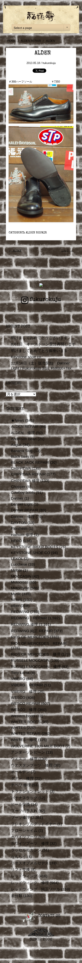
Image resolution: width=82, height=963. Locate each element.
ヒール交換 (20, 804)
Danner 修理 (23, 517)
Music (16, 594)
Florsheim (19, 528)
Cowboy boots (23, 492)
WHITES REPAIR (26, 733)
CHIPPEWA (21, 468)
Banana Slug (22, 451)
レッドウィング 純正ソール (35, 889)
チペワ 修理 (21, 785)
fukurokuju (45, 300)
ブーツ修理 (20, 817)
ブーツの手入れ (24, 811)
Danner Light (22, 504)
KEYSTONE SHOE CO (30, 553)
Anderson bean (24, 439)
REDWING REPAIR (29, 618)
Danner (17, 498)
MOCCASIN (21, 576)
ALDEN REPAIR (31, 40)
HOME (11, 40)
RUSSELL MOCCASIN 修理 (36, 667)
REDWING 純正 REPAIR (32, 631)
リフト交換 (20, 869)
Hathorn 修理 (22, 535)
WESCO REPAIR (25, 703)
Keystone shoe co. (26, 357)
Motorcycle (20, 588)
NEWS (16, 600)
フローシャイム (24, 830)
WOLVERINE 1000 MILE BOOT (38, 746)
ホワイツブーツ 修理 (30, 843)
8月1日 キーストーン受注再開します (43, 344)
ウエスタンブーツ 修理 (32, 765)
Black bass (20, 457)
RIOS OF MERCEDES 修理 (35, 654)
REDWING (20, 612)
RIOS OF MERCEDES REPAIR (39, 643)
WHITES (18, 728)
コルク (67, 251)
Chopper (18, 487)
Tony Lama (20, 673)
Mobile (16, 570)
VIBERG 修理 (24, 691)
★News (17, 420)
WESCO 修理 (24, 710)
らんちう (18, 857)
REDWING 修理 (24, 624)
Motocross (19, 582)
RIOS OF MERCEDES (30, 637)
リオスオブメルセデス (30, 863)
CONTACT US (48, 916)
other (15, 606)
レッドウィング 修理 (30, 883)
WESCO (18, 698)
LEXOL (17, 559)
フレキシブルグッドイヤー (33, 824)
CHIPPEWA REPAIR (28, 474)
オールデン (20, 772)
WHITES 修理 (24, 740)
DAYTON (18, 523)
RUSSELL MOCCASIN (30, 660)
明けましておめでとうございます (39, 338)
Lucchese (19, 564)
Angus (16, 445)
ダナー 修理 (22, 778)
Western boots (23, 716)
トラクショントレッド (30, 791)
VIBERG (18, 679)
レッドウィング (24, 876)
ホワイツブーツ (24, 837)
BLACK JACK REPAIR (30, 462)
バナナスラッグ (24, 798)
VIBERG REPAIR (27, 685)
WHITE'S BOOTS (26, 722)
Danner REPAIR (24, 510)
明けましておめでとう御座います (39, 351)
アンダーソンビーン (28, 752)
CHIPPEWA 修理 (25, 481)
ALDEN (15, 251)
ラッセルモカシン (26, 850)
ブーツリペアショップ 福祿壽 (41, 16)
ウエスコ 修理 (24, 759)
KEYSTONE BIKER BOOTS (34, 547)
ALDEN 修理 (23, 433)
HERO (16, 541)
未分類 (16, 896)
